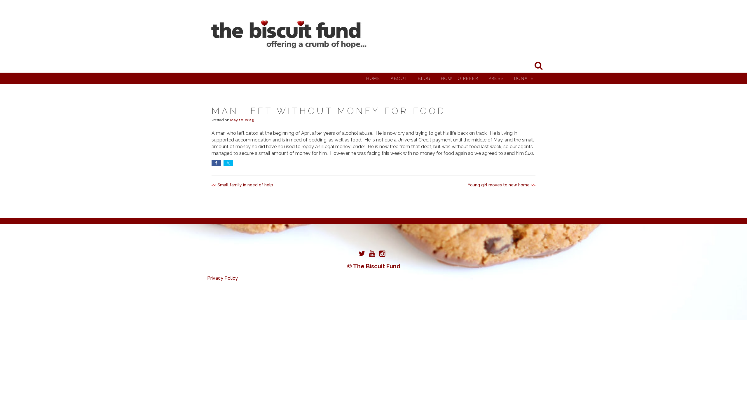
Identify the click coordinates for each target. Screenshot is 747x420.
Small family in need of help (245, 185)
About (399, 78)
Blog (424, 78)
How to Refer (459, 78)
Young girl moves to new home (499, 185)
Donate (524, 78)
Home (373, 78)
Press (496, 78)
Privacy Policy (222, 278)
